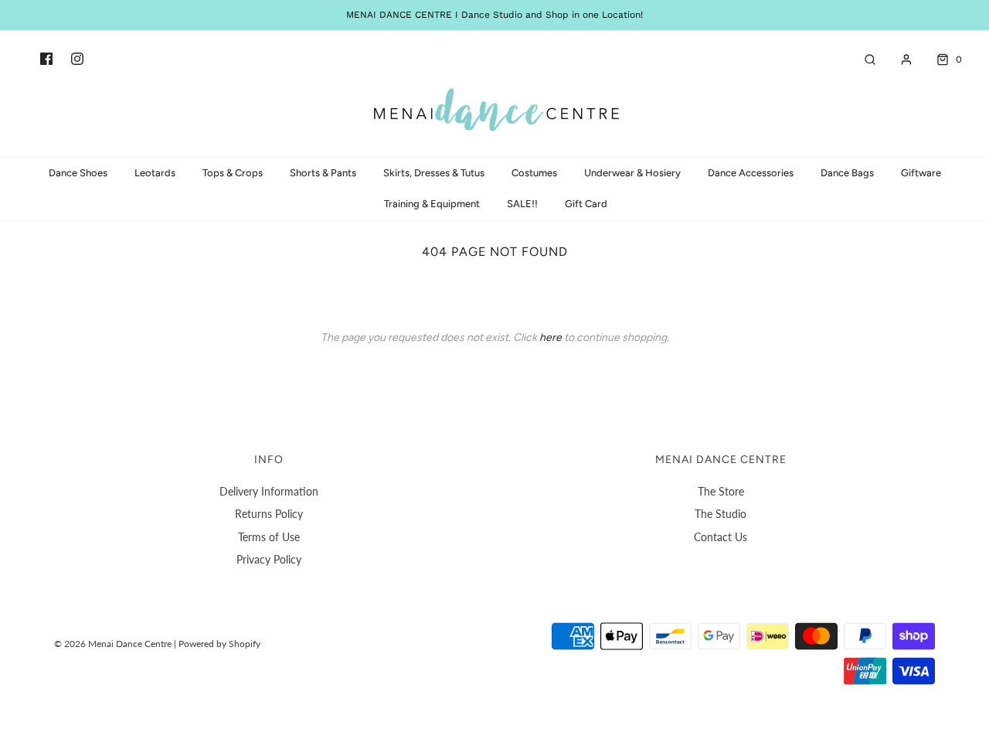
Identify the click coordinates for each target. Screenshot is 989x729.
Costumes (534, 173)
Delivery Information (268, 491)
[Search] (862, 59)
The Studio (720, 513)
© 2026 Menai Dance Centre (113, 643)
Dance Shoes (78, 173)
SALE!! (522, 204)
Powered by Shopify (219, 643)
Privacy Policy (268, 559)
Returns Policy (269, 513)
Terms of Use (269, 536)
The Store (721, 491)
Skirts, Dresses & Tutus (433, 173)
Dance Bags (847, 173)
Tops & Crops (232, 173)
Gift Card (586, 204)
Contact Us (720, 536)
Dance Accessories (751, 173)
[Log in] (899, 59)
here (550, 337)
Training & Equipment (432, 204)
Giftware (921, 173)
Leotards (154, 173)
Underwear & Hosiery (632, 173)
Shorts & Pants (323, 173)
